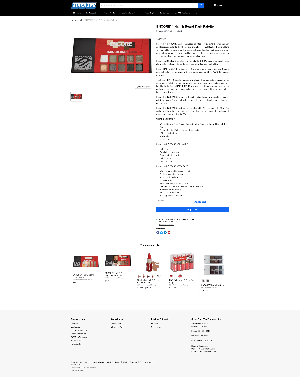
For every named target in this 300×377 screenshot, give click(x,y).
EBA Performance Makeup (170, 31)
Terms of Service (78, 340)
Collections (156, 327)
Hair (80, 20)
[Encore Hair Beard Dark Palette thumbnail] (76, 96)
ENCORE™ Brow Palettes (212, 285)
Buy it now (192, 209)
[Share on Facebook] (157, 232)
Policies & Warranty (79, 330)
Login (219, 5)
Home (73, 20)
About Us (75, 324)
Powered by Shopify (78, 370)
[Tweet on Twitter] (161, 232)
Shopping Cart (117, 327)
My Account (116, 324)
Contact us (75, 327)
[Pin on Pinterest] (169, 232)
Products (155, 324)
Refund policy (76, 344)
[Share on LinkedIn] (165, 232)
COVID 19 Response (79, 337)
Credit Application (78, 334)
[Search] (201, 5)
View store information (166, 225)
